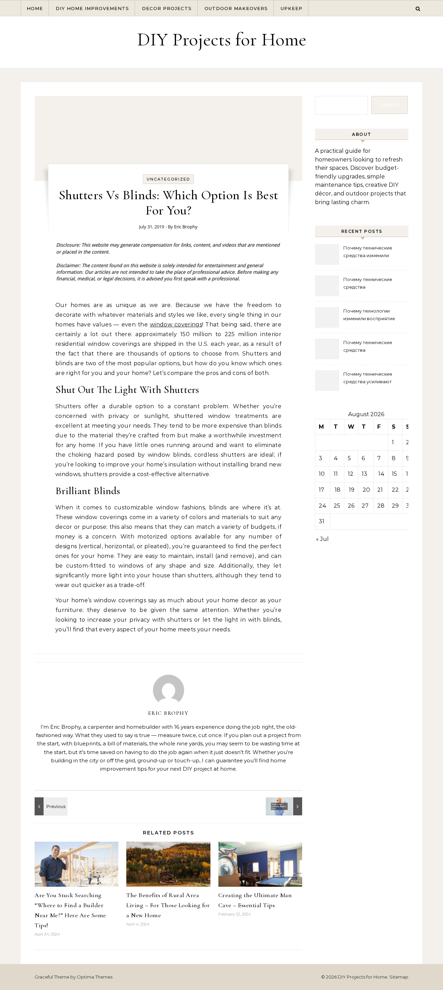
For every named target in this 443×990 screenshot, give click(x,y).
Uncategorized (168, 179)
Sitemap (398, 977)
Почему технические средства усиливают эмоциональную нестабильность (367, 378)
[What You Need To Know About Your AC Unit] (50, 806)
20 (366, 490)
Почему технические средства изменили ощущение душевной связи (375, 252)
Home (35, 8)
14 (381, 474)
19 (351, 490)
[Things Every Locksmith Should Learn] (286, 806)
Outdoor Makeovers (236, 8)
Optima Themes (94, 977)
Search (389, 105)
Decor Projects (167, 8)
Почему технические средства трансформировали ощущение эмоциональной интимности (374, 284)
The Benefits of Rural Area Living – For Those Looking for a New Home (168, 905)
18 (338, 490)
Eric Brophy (186, 227)
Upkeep (291, 8)
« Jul (322, 539)
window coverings (176, 324)
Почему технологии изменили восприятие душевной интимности (369, 315)
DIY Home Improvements (92, 8)
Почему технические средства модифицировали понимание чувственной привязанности (371, 347)
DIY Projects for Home (221, 39)
